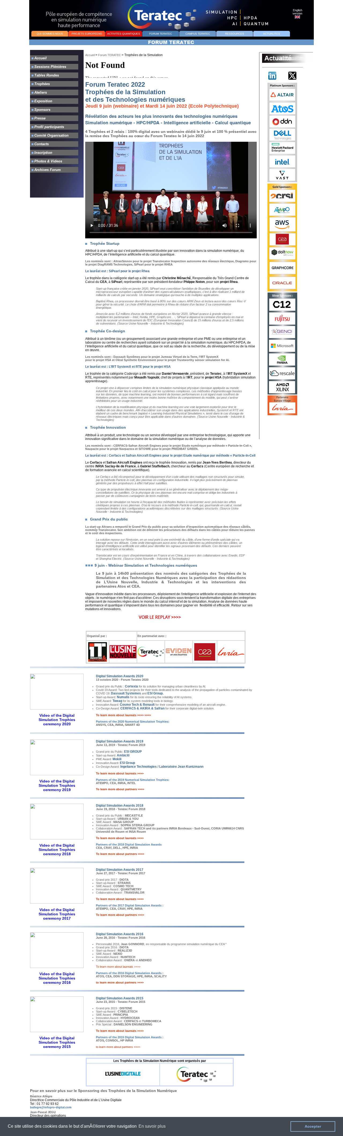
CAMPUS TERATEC (197, 33)
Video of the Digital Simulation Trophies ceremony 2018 (57, 849)
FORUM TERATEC (160, 33)
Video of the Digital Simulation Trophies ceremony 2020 (57, 719)
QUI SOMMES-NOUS (50, 33)
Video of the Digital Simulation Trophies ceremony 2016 (57, 978)
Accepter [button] (313, 1126)
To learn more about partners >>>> (120, 789)
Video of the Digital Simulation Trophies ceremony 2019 (57, 785)
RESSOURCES (234, 33)
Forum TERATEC (109, 55)
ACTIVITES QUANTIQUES (123, 33)
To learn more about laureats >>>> (118, 966)
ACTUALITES (271, 33)
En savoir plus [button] (152, 1126)
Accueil (90, 55)
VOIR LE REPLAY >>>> (160, 617)
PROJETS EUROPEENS (87, 33)
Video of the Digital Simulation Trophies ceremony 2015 (57, 1042)
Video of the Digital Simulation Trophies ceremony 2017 (57, 914)
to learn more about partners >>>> (120, 982)
